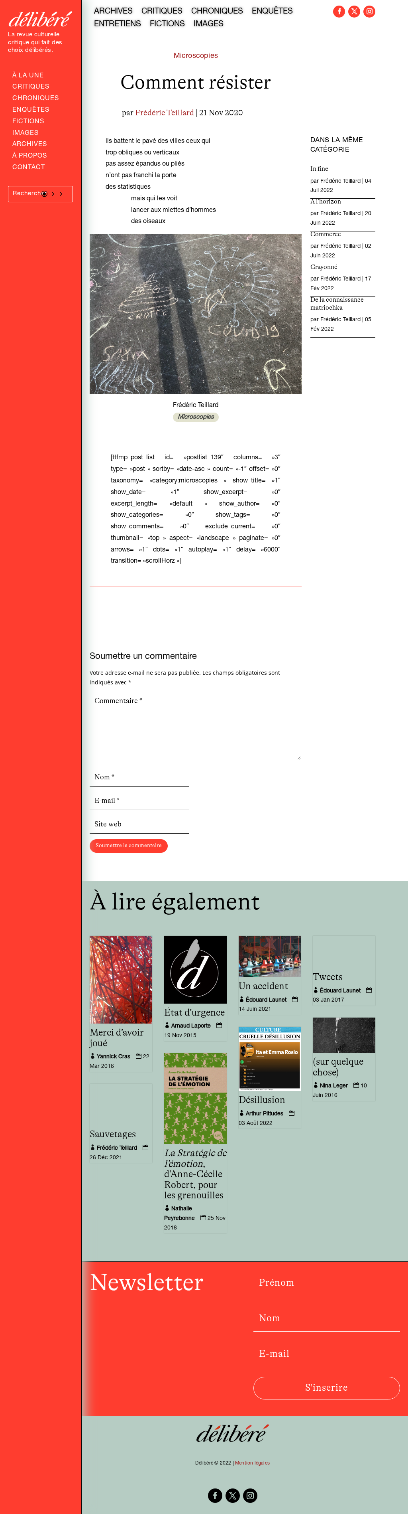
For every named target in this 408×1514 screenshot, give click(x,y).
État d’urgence (194, 1013)
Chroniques (35, 99)
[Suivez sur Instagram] (369, 12)
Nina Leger (334, 1086)
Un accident (263, 986)
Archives (29, 145)
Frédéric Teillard (164, 113)
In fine (319, 169)
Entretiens (117, 25)
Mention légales (252, 1463)
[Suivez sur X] (354, 12)
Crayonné (323, 267)
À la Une (28, 76)
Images (25, 134)
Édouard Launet (266, 1000)
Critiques (30, 88)
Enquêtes (30, 111)
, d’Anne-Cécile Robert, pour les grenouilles (195, 1174)
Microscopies (196, 56)
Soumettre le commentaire (129, 845)
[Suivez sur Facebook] (339, 12)
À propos (29, 157)
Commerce (325, 234)
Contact (28, 168)
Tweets (328, 977)
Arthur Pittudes (264, 1114)
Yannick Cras (113, 1057)
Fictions (28, 122)
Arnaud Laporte (191, 1026)
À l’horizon (325, 201)
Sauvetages (113, 1134)
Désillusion (262, 1100)
